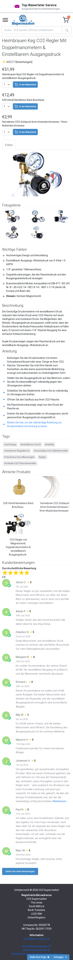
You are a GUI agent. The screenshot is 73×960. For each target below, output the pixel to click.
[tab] (9, 145)
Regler (42, 457)
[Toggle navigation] (5, 20)
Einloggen (59, 957)
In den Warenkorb (27, 84)
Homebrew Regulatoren (17, 450)
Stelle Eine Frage (38, 957)
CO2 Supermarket (49, 890)
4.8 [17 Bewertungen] (19, 62)
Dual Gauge (10, 444)
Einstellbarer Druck (31, 444)
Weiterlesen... (60, 801)
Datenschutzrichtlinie (35, 950)
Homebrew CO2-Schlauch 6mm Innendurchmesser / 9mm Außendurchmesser (54, 507)
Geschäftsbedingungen (35, 946)
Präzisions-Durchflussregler (19, 457)
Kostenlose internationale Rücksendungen (35, 953)
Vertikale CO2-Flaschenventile (20, 463)
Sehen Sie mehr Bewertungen (20, 871)
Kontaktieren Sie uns (35, 938)
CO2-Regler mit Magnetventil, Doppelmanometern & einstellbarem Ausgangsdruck (18, 547)
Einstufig (49, 444)
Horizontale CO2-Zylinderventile (51, 450)
